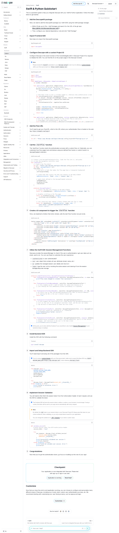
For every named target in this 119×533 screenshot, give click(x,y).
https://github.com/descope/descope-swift (45, 28)
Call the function (41, 145)
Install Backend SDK (37, 334)
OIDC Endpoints (8, 119)
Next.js (6, 21)
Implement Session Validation (41, 393)
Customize (31, 486)
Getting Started (8, 15)
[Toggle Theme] (5, 531)
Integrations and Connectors (11, 159)
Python (7, 53)
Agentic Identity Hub (9, 144)
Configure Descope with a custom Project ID (47, 53)
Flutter (6, 80)
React (5, 30)
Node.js (7, 59)
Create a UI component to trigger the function (52, 210)
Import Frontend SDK (38, 36)
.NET (5, 107)
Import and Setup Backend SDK (42, 351)
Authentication (7, 130)
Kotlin (5, 74)
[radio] (60, 511)
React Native (7, 77)
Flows (5, 139)
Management (7, 162)
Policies (6, 150)
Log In (110, 3)
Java (6, 62)
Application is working (54, 478)
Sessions (6, 136)
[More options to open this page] (116, 18)
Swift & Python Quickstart (41, 8)
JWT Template (55, 417)
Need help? (68, 478)
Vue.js (5, 35)
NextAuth (6, 113)
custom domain (86, 65)
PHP (6, 71)
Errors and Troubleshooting (11, 173)
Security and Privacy (9, 171)
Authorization (7, 133)
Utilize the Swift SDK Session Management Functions (50, 250)
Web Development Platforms (9, 122)
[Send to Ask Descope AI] (87, 528)
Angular (6, 41)
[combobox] (88, 3)
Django (7, 68)
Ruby (6, 65)
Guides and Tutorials (9, 127)
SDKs (5, 156)
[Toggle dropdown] (115, 3)
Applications (7, 153)
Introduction (7, 12)
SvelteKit (6, 23)
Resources (6, 147)
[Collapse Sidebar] (21, 531)
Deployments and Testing (10, 165)
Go (5, 56)
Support (6, 176)
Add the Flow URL (36, 126)
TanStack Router (8, 33)
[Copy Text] (92, 43)
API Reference (7, 179)
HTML (5, 38)
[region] (62, 47)
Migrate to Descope (9, 168)
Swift (5, 47)
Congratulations (36, 451)
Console (97, 3)
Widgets (6, 141)
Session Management (79, 326)
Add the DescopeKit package (41, 19)
